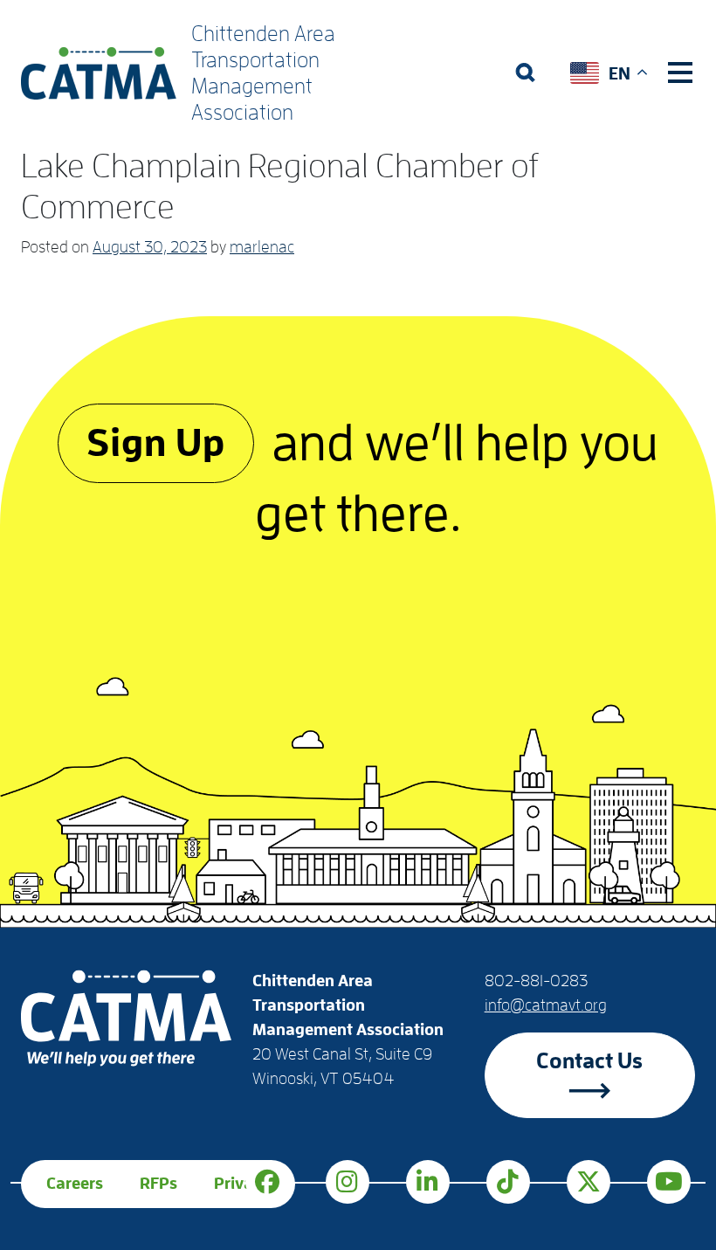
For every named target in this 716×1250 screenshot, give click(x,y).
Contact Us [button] (589, 1061)
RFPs (158, 1183)
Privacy (242, 1183)
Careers (74, 1183)
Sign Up (155, 443)
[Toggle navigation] (680, 72)
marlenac (262, 247)
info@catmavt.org (546, 1005)
